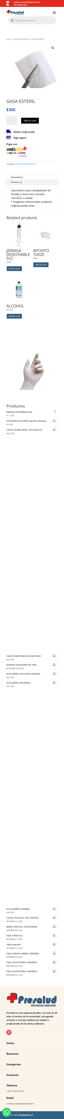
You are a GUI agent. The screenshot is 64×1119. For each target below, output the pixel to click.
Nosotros (12, 1053)
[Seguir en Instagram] (8, 1032)
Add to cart (30, 120)
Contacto (12, 1074)
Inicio (8, 39)
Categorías (13, 1064)
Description (17, 177)
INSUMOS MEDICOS (22, 39)
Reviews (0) (16, 182)
